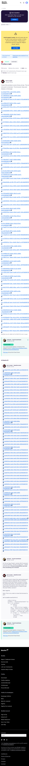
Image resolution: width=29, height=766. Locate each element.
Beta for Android (5, 701)
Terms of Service (5, 756)
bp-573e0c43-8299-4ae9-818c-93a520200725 (15, 509)
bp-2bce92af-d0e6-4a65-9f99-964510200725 (15, 458)
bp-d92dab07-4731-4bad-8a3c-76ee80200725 (15, 547)
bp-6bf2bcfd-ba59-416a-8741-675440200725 (15, 537)
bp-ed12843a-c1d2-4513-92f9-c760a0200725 (15, 424)
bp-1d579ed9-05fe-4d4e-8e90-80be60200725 (15, 475)
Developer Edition (6, 696)
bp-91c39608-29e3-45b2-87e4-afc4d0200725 (15, 469)
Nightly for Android (6, 706)
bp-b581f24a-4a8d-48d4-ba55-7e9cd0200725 (15, 461)
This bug (5, 352)
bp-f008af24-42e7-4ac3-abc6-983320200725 (15, 522)
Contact (3, 764)
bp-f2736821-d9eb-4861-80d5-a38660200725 (15, 392)
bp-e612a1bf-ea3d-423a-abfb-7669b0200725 (15, 489)
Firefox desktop (5, 680)
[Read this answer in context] (27, 339)
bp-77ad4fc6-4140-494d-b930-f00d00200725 (15, 478)
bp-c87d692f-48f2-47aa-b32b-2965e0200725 (15, 395)
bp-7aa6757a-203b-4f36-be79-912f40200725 (15, 472)
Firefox (4, 8)
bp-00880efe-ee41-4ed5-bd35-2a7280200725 (15, 498)
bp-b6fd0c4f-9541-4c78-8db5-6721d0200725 (15, 375)
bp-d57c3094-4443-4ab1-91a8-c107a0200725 (15, 435)
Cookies (3, 761)
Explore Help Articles (7, 669)
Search (21, 3)
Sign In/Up (4, 714)
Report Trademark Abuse (8, 659)
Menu (24, 3)
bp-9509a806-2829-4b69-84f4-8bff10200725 (15, 407)
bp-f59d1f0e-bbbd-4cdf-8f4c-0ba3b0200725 (15, 412)
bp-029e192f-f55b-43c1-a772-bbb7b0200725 (15, 381)
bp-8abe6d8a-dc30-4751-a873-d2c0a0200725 (15, 438)
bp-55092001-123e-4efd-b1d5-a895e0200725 (15, 427)
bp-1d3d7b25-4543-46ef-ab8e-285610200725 (15, 444)
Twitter (3, 664)
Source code (4, 662)
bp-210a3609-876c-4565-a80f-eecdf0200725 (15, 384)
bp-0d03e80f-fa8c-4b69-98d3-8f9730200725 (15, 515)
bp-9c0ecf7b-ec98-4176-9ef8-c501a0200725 (15, 512)
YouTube (4, 739)
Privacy (3, 759)
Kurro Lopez (9, 80)
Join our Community (6, 667)
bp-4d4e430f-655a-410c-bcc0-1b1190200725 (15, 525)
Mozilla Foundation (8, 744)
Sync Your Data (5, 722)
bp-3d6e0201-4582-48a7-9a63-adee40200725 (15, 387)
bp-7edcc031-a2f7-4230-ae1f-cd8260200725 (15, 410)
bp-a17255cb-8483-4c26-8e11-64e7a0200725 (15, 481)
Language (3, 732)
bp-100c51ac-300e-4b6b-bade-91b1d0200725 (15, 495)
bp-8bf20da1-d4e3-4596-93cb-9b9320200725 (15, 415)
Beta (2, 698)
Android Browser (5, 682)
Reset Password (5, 719)
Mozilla (4, 650)
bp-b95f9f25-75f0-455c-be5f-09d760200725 (15, 452)
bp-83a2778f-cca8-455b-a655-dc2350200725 (15, 370)
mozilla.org (4, 754)
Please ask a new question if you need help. (20, 56)
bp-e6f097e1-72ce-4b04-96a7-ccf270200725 (15, 484)
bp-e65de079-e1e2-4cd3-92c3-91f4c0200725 (15, 467)
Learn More (15, 48)
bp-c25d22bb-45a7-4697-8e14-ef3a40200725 (15, 398)
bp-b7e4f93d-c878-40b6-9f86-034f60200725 (15, 418)
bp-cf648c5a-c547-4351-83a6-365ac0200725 (15, 544)
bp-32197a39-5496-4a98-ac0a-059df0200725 (15, 519)
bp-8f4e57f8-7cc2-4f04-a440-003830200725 (15, 404)
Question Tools (5, 24)
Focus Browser (5, 688)
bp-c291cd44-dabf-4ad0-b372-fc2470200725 (15, 507)
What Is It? (4, 717)
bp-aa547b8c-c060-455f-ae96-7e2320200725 (15, 541)
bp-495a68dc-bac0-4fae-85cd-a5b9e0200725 (15, 464)
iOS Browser (4, 685)
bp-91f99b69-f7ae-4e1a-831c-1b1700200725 (15, 317)
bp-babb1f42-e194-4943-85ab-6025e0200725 (15, 455)
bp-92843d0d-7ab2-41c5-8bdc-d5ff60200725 (15, 501)
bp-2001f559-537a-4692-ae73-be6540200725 (15, 401)
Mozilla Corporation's (10, 743)
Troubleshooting (12, 71)
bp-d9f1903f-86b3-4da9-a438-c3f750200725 (15, 450)
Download (4, 677)
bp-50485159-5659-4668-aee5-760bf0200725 (15, 432)
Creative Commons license (18, 750)
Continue (14, 19)
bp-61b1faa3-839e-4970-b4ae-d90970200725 (15, 390)
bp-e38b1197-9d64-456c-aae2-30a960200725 (15, 378)
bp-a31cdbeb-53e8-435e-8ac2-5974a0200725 (15, 531)
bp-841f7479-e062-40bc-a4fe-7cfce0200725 (15, 518)
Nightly (3, 703)
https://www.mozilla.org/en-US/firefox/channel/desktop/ (15, 349)
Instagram (6, 739)
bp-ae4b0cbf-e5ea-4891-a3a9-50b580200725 (15, 441)
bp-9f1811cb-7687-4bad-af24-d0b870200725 (15, 549)
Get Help (3, 724)
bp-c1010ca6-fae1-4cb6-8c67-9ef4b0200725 (15, 528)
